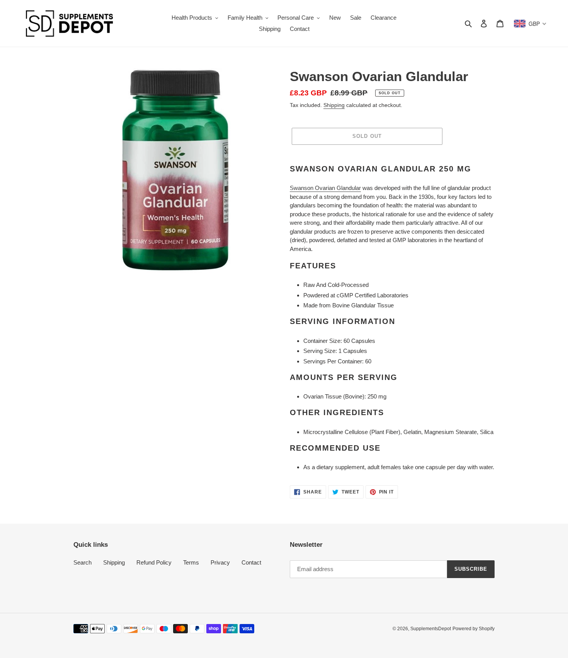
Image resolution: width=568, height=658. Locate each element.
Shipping (334, 105)
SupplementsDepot (430, 628)
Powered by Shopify (473, 628)
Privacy (220, 562)
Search (82, 562)
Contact (251, 562)
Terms (191, 562)
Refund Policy (154, 562)
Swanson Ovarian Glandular (325, 188)
